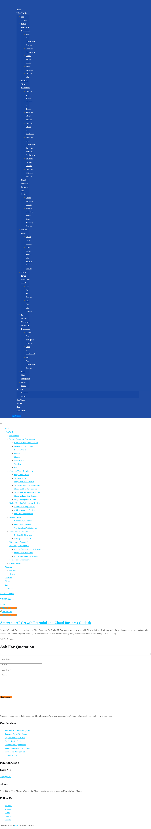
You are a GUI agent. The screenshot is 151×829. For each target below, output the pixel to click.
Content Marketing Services (29, 201)
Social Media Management (19, 560)
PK (4, 605)
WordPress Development (23, 446)
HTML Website (20, 450)
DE (1, 605)
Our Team (24, 393)
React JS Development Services (26, 443)
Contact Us (21, 411)
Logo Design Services (28, 251)
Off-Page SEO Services (23, 539)
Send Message (6, 697)
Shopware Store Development (25, 489)
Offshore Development (8, 608)
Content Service (15, 563)
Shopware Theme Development (25, 84)
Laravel (28, 63)
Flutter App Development (23, 553)
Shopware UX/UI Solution (29, 116)
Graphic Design (15, 517)
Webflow (29, 73)
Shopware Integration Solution (29, 162)
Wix (27, 77)
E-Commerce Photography (25, 318)
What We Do (22, 13)
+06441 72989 (7, 594)
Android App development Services (27, 549)
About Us (20, 389)
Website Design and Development (25, 27)
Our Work (21, 400)
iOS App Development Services (26, 556)
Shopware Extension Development (30, 151)
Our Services (14, 436)
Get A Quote (16, 416)
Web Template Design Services (25, 528)
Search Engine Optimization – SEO (22, 531)
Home (19, 10)
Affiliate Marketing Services (29, 211)
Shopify (28, 66)
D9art (16, 825)
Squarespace (30, 70)
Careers (23, 396)
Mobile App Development (19, 546)
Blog (18, 407)
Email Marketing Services (29, 222)
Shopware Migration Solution (29, 172)
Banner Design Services (28, 240)
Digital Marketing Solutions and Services (24, 187)
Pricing (19, 403)
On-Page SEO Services (23, 535)
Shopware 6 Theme (21, 478)
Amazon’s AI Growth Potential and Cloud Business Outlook (45, 623)
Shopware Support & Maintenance (27, 485)
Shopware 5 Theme (21, 475)
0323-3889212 (7, 599)
